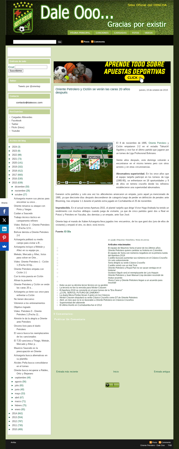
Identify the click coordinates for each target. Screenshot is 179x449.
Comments (99, 42)
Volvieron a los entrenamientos (29, 303)
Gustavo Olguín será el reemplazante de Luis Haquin (133, 273)
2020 (15, 162)
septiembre (21, 377)
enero (18, 409)
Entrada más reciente (67, 371)
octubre (19, 194)
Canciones (102, 33)
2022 (15, 155)
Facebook (17, 120)
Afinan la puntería (23, 280)
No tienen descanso (24, 299)
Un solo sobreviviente (118, 260)
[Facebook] (4, 211)
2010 (15, 429)
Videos (149, 33)
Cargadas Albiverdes (22, 117)
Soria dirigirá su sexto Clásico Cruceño (126, 263)
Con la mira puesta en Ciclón (28, 276)
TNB (170, 445)
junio (17, 389)
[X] (4, 220)
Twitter (15, 124)
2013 (15, 417)
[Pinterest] (4, 237)
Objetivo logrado (22, 307)
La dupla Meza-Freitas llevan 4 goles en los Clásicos (85, 295)
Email (11, 67)
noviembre (20, 190)
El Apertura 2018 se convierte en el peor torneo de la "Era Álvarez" (91, 290)
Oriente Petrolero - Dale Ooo (152, 445)
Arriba (13, 442)
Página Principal (80, 33)
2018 (15, 170)
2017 (15, 174)
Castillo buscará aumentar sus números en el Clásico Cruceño (137, 258)
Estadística (130, 240)
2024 (15, 146)
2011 (15, 425)
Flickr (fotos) (18, 127)
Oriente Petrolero (157, 143)
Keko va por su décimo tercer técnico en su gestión (84, 285)
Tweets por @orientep (29, 86)
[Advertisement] (89, 36)
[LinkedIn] (4, 228)
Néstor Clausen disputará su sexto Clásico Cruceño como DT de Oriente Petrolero (99, 297)
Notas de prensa (142, 240)
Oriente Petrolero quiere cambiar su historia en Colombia (135, 250)
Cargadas (120, 33)
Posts (87, 42)
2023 (15, 150)
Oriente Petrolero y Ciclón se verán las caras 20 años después (93, 90)
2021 (15, 159)
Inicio (116, 371)
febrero (19, 405)
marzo (18, 401)
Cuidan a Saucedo (23, 213)
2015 (15, 182)
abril (17, 397)
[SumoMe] (4, 246)
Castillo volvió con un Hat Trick (122, 265)
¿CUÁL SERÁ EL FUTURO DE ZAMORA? (79, 292)
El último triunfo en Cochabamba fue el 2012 (81, 305)
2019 (15, 166)
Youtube (16, 131)
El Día (67, 231)
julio (17, 385)
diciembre (20, 186)
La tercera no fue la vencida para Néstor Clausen (83, 287)
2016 (15, 178)
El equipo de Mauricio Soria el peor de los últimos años (134, 248)
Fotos (135, 33)
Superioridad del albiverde (72, 302)
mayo (18, 393)
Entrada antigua (162, 371)
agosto (18, 381)
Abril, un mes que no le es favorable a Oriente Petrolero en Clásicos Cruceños (97, 300)
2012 (15, 421)
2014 (15, 413)
